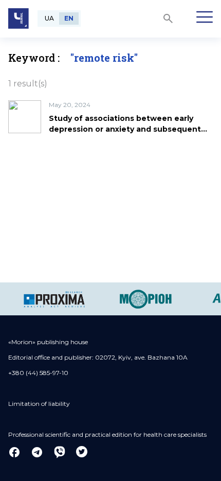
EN (68, 18)
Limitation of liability (39, 403)
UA (49, 18)
